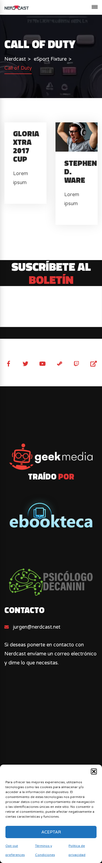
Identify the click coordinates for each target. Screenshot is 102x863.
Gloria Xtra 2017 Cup (26, 146)
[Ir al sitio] (51, 512)
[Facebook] (8, 364)
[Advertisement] (51, 749)
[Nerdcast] (16, 7)
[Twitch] (76, 364)
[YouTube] (42, 364)
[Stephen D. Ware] (77, 137)
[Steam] (59, 364)
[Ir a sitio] (51, 456)
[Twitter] (25, 364)
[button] (94, 771)
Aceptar (51, 832)
